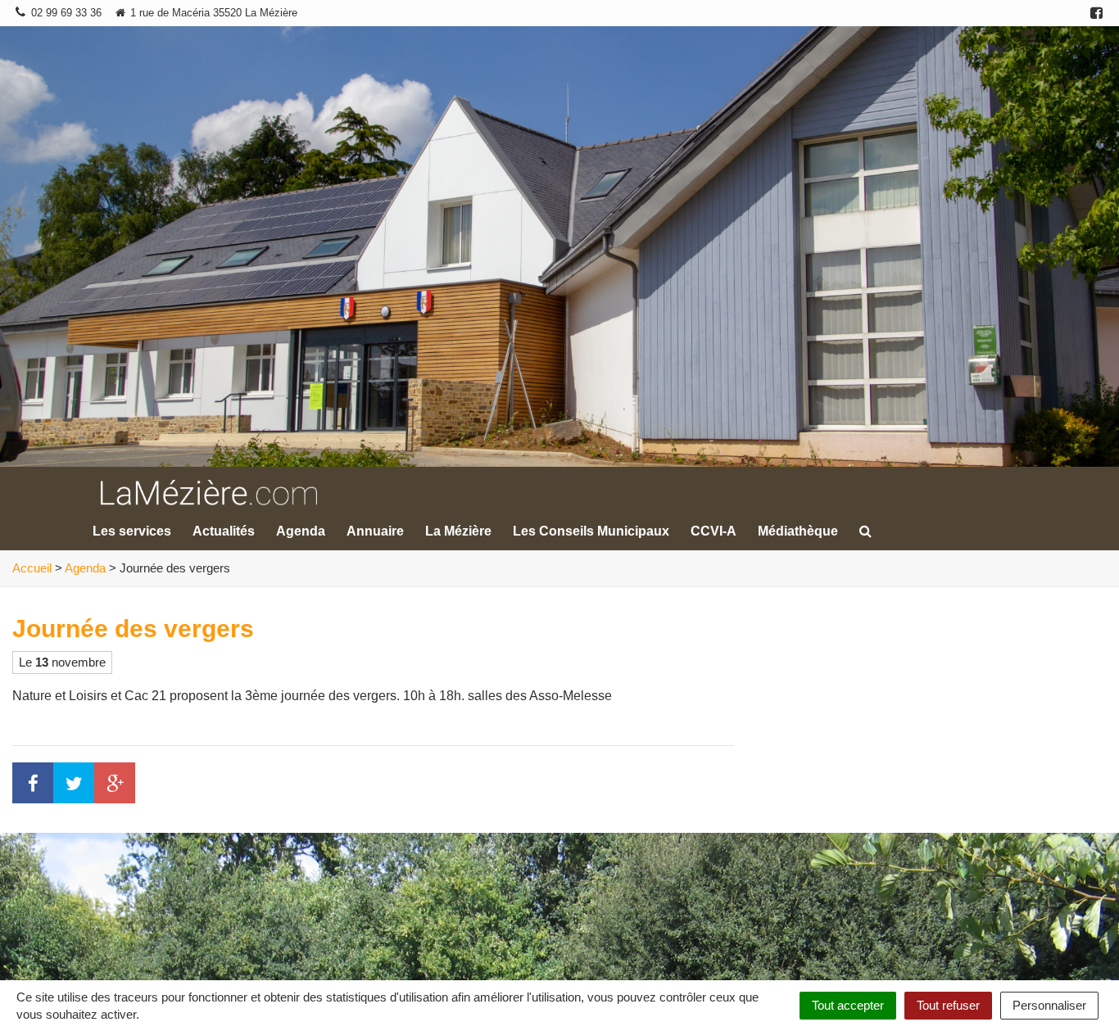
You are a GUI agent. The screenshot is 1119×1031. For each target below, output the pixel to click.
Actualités (224, 531)
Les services (132, 531)
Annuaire (375, 531)
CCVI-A (713, 531)
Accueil (32, 568)
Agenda (300, 531)
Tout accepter (848, 1005)
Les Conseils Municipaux (591, 531)
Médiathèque (798, 531)
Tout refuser (948, 1005)
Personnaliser (1049, 1005)
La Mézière (458, 531)
